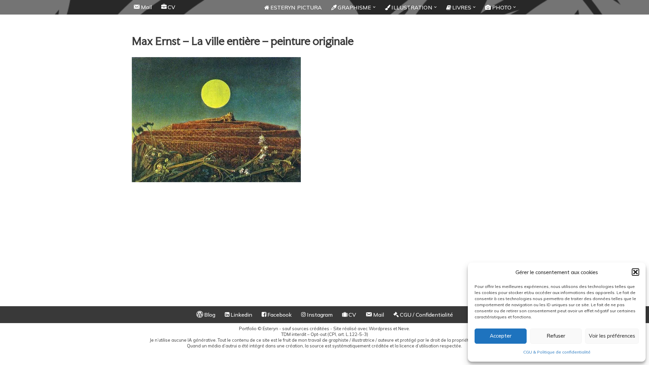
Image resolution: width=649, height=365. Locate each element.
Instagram (320, 314)
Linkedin (241, 314)
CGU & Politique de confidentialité (557, 352)
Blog (209, 314)
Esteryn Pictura (296, 7)
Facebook (279, 314)
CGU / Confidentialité (426, 314)
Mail (146, 7)
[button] (635, 272)
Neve (403, 328)
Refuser (556, 336)
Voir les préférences (612, 336)
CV (171, 7)
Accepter (500, 336)
